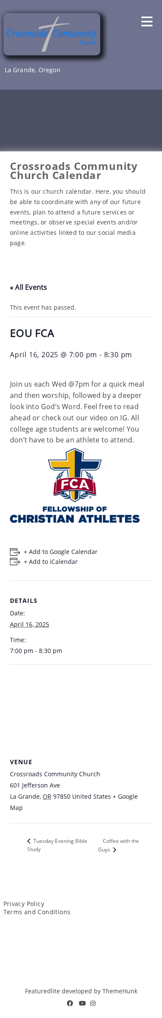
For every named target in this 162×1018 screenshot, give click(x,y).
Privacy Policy (23, 904)
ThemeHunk (119, 991)
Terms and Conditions (37, 912)
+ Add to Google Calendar (61, 551)
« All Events (28, 287)
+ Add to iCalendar (51, 561)
